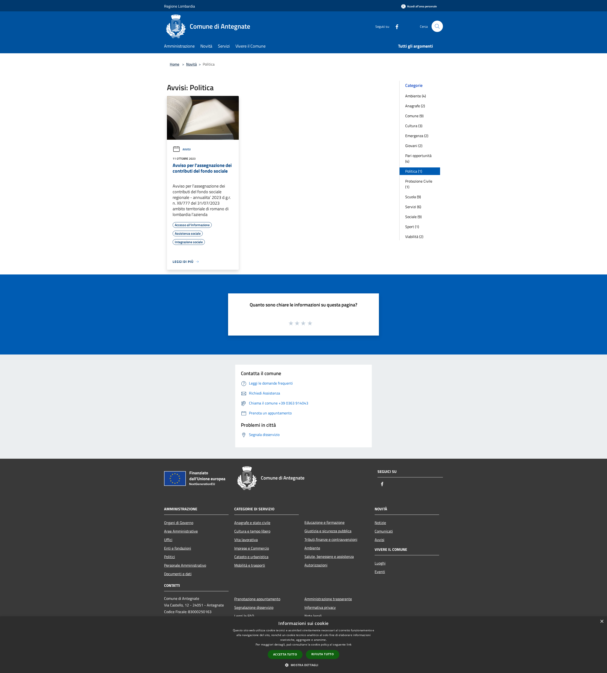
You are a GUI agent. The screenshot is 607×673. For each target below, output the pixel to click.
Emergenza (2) (416, 136)
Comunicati (384, 531)
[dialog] (303, 644)
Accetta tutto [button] (285, 654)
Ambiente (312, 548)
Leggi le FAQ (244, 616)
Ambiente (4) (415, 96)
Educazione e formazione (324, 522)
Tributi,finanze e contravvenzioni (330, 539)
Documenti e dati (178, 574)
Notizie (380, 522)
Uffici (168, 540)
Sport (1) (412, 226)
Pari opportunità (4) (418, 158)
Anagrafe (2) (415, 106)
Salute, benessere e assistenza (329, 556)
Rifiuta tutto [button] (322, 654)
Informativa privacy (320, 607)
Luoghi (380, 563)
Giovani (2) (413, 145)
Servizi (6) (413, 207)
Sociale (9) (413, 217)
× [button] (601, 621)
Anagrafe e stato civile (252, 522)
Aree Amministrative (181, 531)
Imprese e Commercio (251, 548)
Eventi (380, 571)
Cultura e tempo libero (252, 531)
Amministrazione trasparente (328, 599)
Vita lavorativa (246, 540)
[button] (303, 665)
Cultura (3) (413, 126)
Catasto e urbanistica (251, 557)
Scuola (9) (413, 197)
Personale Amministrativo (185, 565)
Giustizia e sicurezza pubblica (327, 531)
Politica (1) (413, 171)
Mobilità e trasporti (249, 565)
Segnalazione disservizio (253, 607)
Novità (191, 64)
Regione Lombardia (179, 6)
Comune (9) (414, 116)
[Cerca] (437, 26)
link (349, 644)
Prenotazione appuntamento (257, 599)
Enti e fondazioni (177, 548)
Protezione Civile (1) (418, 184)
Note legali (313, 616)
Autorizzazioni (315, 565)
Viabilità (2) (414, 236)
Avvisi (187, 149)
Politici (169, 557)
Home (174, 64)
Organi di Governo (178, 522)
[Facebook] (395, 26)
